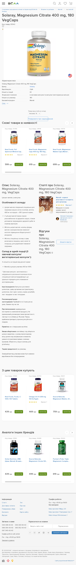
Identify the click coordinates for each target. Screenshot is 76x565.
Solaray (32, 86)
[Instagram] (34, 532)
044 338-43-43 (7, 525)
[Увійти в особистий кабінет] (59, 3)
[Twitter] (39, 532)
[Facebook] (29, 532)
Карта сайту (24, 512)
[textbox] (34, 113)
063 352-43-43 (20, 528)
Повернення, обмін (8, 509)
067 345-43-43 (7, 530)
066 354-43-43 (7, 528)
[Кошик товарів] (70, 3)
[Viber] (43, 532)
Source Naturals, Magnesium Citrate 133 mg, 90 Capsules (37, 461)
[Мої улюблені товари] (65, 3)
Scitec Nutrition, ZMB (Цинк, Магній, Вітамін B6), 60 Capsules (13, 461)
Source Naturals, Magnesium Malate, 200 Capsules (62, 399)
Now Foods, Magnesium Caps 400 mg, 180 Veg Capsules (38, 151)
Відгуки (69, 205)
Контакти (5, 512)
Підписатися (63, 526)
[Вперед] (72, 123)
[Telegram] (48, 532)
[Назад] (67, 123)
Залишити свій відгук (60, 532)
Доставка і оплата (8, 506)
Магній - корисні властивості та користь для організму (64, 200)
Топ (21, 503)
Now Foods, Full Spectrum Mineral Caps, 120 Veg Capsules (13, 151)
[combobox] (34, 113)
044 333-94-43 (20, 525)
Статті (4, 503)
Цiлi (21, 509)
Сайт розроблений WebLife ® (64, 561)
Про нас (23, 506)
